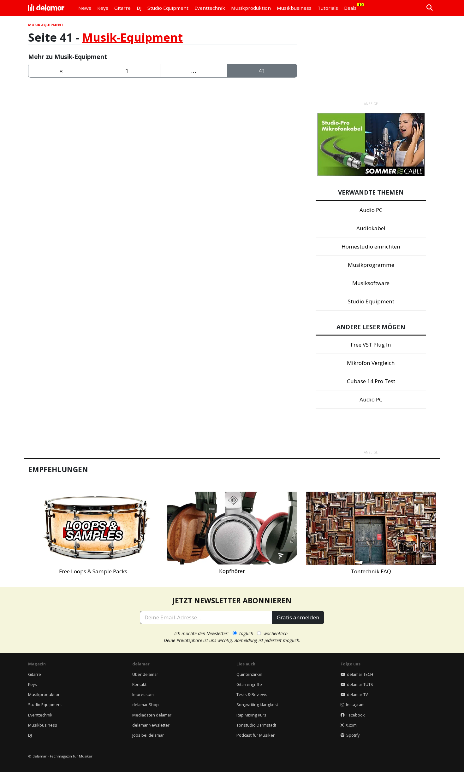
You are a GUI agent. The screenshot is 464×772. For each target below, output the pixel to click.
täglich (246, 633)
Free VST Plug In (371, 344)
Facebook (355, 715)
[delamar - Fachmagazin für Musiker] (46, 8)
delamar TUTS (359, 684)
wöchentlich (275, 633)
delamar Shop (145, 704)
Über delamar (145, 674)
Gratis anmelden (298, 617)
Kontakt (139, 684)
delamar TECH (359, 674)
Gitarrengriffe (249, 684)
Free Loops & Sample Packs (93, 571)
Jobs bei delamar (148, 735)
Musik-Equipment (132, 37)
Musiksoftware (371, 283)
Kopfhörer (232, 571)
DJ (30, 735)
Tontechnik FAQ (371, 571)
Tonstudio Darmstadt (256, 725)
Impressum (143, 694)
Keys (32, 684)
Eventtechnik (40, 715)
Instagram (354, 704)
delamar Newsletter (151, 725)
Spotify (352, 735)
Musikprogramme (371, 264)
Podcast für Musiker (255, 735)
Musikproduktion (44, 694)
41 (262, 71)
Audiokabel (370, 228)
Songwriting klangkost (257, 704)
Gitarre (34, 674)
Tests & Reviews (251, 694)
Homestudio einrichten (371, 246)
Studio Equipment (371, 301)
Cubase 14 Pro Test (371, 381)
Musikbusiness (42, 725)
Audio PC (371, 209)
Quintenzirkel (249, 674)
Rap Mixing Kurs (251, 715)
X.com (350, 725)
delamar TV (356, 694)
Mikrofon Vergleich (371, 362)
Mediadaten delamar (151, 715)
